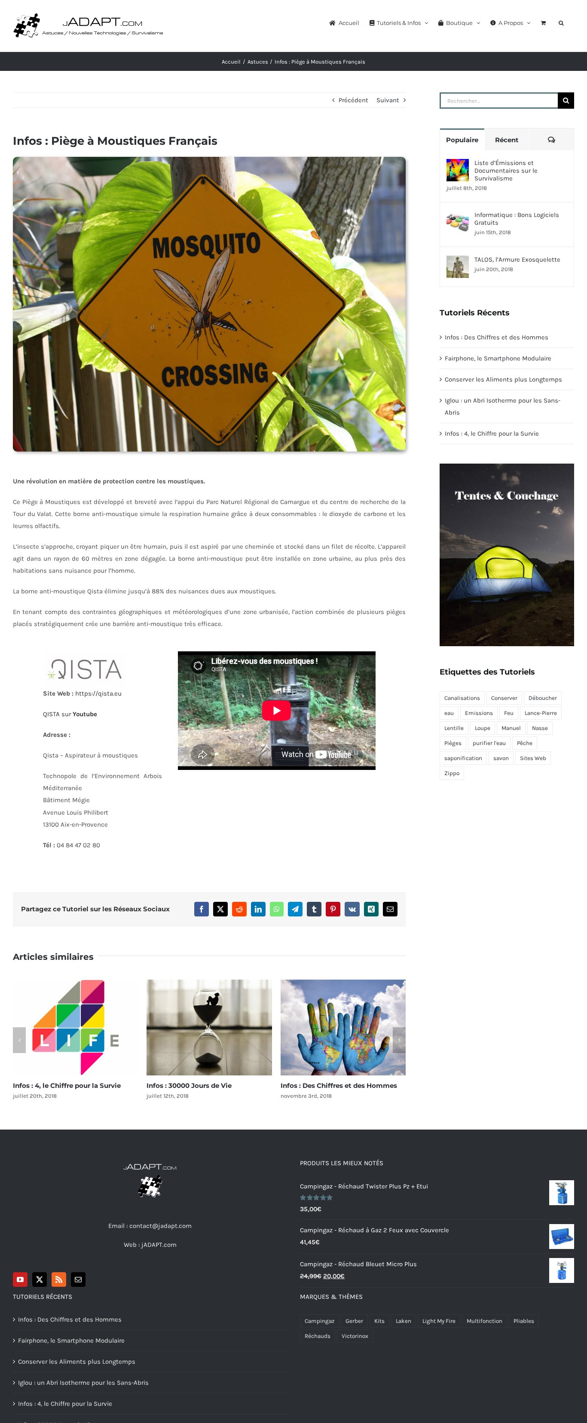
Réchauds (317, 1336)
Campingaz (319, 1321)
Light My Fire (439, 1321)
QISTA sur (70, 714)
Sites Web (533, 758)
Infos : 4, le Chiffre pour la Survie (75, 1027)
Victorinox (355, 1336)
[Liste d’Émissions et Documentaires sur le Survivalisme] (457, 165)
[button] (561, 22)
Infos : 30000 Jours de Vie (209, 1027)
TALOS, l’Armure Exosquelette (517, 259)
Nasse (540, 728)
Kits (379, 1321)
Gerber (354, 1321)
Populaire (462, 140)
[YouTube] (20, 1279)
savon (501, 758)
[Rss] (59, 1279)
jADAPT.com (159, 1245)
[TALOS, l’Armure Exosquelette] (457, 262)
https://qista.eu (98, 693)
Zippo (451, 773)
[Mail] (78, 1279)
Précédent (353, 100)
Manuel (511, 728)
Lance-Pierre (541, 713)
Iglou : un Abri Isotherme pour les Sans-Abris (83, 1382)
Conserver (504, 698)
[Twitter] (39, 1279)
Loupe (482, 728)
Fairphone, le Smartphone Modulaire (498, 358)
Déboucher (543, 698)
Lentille (454, 728)
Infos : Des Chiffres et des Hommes (342, 1027)
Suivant (387, 100)
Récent (507, 140)
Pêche (524, 743)
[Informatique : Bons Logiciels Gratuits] (457, 217)
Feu (509, 713)
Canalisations (462, 698)
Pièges (453, 743)
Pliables (524, 1321)
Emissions (479, 713)
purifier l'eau (489, 743)
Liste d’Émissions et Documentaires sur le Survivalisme (506, 170)
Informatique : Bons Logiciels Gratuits (516, 218)
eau (449, 713)
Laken (403, 1321)
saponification (463, 758)
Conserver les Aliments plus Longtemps (503, 379)
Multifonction (484, 1321)
